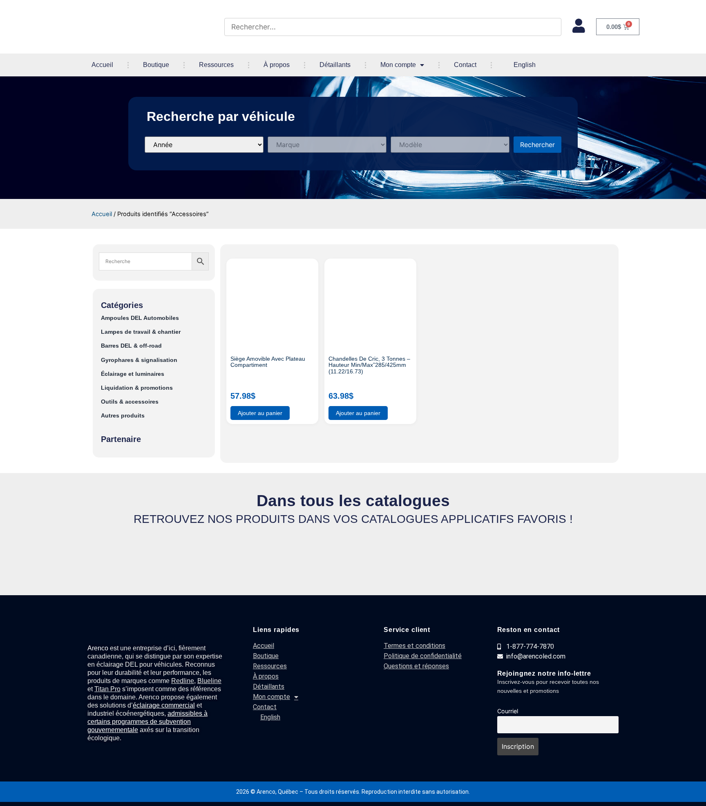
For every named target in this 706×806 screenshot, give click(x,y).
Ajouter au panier (260, 413)
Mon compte (398, 64)
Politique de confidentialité (423, 656)
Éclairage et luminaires (132, 374)
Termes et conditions (414, 646)
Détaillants (335, 64)
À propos (277, 64)
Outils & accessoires (130, 402)
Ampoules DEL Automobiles (140, 318)
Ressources (216, 64)
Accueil (102, 64)
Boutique (156, 64)
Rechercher (537, 145)
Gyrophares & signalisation (139, 360)
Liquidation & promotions (137, 388)
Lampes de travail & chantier (141, 332)
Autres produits (123, 416)
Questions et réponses (416, 666)
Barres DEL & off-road (131, 346)
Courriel (507, 711)
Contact (465, 64)
